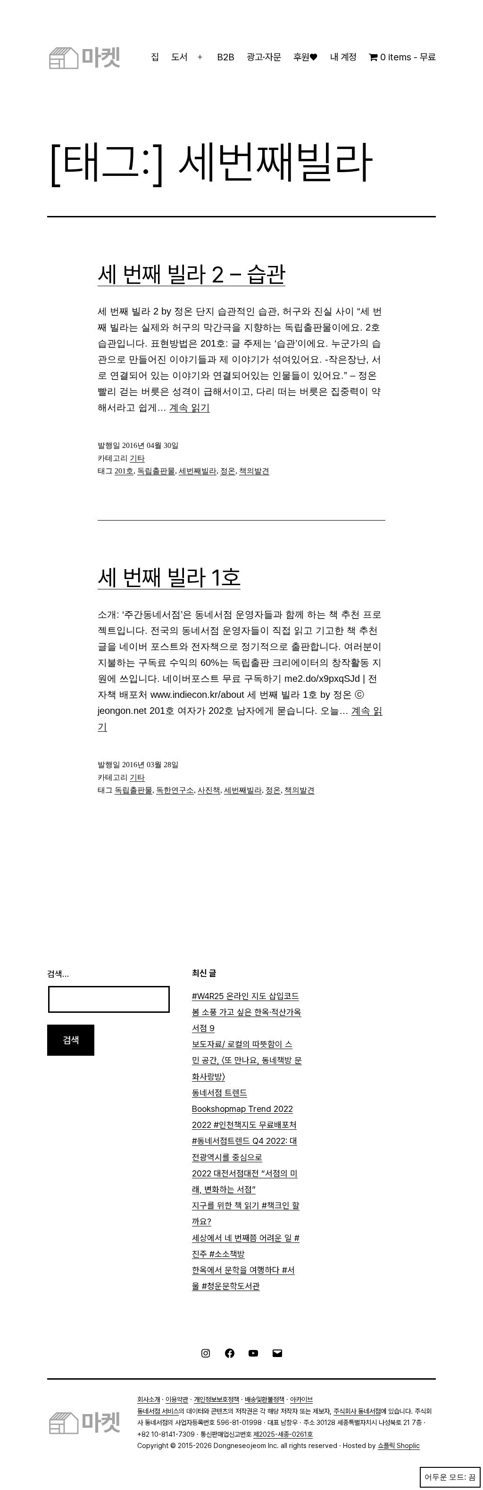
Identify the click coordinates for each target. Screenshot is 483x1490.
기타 (137, 458)
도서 (179, 57)
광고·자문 (264, 57)
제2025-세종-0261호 (283, 1434)
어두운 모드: (445, 1477)
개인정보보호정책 (216, 1399)
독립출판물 (156, 471)
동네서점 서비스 (158, 1411)
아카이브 (301, 1399)
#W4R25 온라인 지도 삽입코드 (245, 996)
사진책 (209, 790)
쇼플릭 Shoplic (399, 1445)
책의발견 (254, 471)
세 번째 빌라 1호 (169, 577)
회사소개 (148, 1399)
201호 (124, 471)
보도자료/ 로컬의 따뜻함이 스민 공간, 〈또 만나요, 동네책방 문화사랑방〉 (247, 1060)
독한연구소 (175, 790)
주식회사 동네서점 (357, 1411)
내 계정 (343, 57)
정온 (227, 471)
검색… (58, 974)
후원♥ (305, 57)
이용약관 (177, 1399)
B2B (225, 57)
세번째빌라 (198, 471)
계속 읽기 (189, 407)
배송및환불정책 (264, 1399)
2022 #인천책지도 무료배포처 (244, 1125)
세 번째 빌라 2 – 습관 (191, 274)
